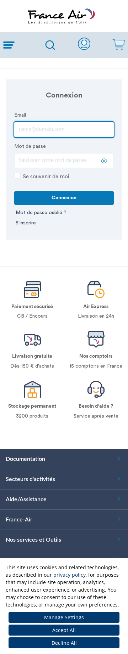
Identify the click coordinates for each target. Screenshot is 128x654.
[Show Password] (104, 160)
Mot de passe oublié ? (41, 212)
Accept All (64, 630)
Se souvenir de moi (46, 176)
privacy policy (69, 574)
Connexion (64, 197)
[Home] (64, 16)
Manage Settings (64, 617)
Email (20, 115)
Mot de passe (30, 146)
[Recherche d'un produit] (50, 45)
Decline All (64, 642)
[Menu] (18, 45)
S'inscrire (26, 222)
